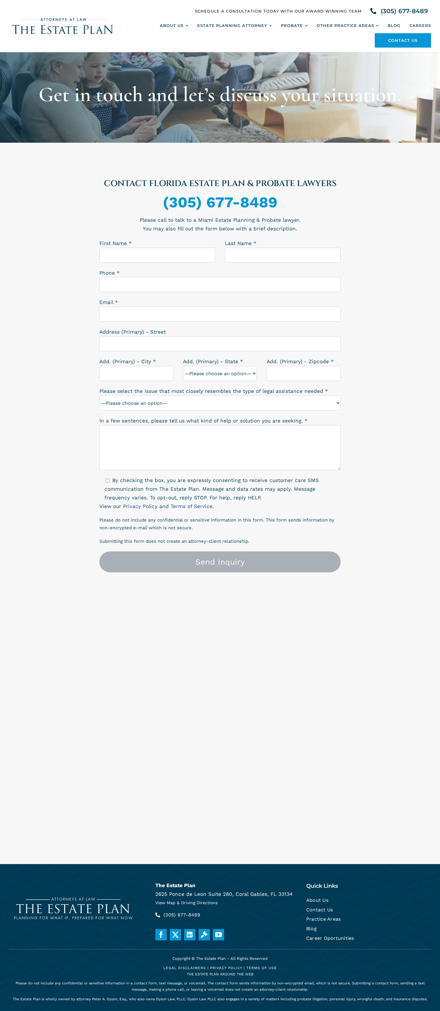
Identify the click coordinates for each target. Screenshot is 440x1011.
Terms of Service (192, 506)
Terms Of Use (261, 968)
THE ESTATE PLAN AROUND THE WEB (220, 974)
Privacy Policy (140, 506)
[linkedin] (189, 934)
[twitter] (175, 934)
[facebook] (161, 934)
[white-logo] (74, 896)
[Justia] (204, 934)
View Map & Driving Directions (186, 902)
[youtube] (218, 934)
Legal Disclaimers (184, 968)
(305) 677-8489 (220, 202)
